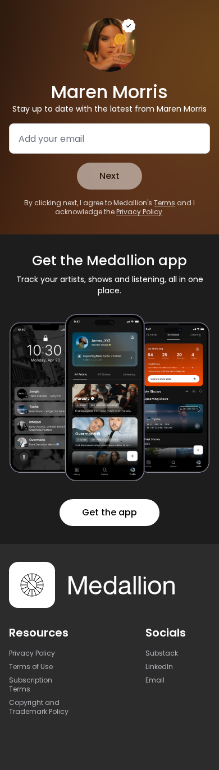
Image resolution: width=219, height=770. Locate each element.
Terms (164, 203)
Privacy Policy (139, 211)
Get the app (109, 512)
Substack (161, 653)
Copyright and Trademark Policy (39, 707)
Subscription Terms (30, 684)
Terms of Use (31, 666)
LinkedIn (159, 666)
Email (155, 680)
